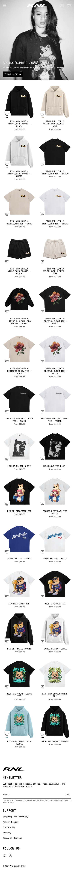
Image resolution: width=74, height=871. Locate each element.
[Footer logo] (13, 769)
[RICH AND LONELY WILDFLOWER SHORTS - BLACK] (19, 249)
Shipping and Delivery (15, 816)
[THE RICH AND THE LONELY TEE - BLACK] (19, 399)
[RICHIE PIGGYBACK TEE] (19, 491)
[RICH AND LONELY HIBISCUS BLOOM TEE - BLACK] (54, 299)
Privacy (7, 832)
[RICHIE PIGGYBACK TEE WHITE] (54, 491)
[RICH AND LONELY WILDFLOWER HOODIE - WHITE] (19, 151)
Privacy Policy (53, 800)
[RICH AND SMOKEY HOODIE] (54, 721)
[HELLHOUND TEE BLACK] (54, 446)
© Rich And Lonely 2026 (14, 866)
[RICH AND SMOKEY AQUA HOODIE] (19, 721)
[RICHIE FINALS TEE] (19, 584)
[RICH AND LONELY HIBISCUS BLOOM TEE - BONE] (19, 349)
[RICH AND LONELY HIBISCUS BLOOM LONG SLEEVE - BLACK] (19, 299)
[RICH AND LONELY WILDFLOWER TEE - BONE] (19, 201)
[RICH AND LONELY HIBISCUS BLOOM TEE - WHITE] (54, 349)
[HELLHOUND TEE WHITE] (19, 446)
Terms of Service (12, 838)
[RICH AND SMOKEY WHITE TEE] (54, 674)
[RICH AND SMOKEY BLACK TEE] (19, 674)
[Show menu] (4, 5)
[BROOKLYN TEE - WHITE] (54, 539)
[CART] (69, 5)
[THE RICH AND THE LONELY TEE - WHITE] (54, 399)
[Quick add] (7, 114)
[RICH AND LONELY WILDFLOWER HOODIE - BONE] (54, 101)
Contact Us (9, 827)
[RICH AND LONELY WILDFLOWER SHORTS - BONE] (54, 249)
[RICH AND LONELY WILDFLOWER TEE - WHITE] (54, 201)
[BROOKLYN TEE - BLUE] (19, 539)
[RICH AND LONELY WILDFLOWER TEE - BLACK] (54, 151)
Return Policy (10, 822)
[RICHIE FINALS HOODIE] (19, 629)
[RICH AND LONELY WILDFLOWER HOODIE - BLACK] (19, 101)
